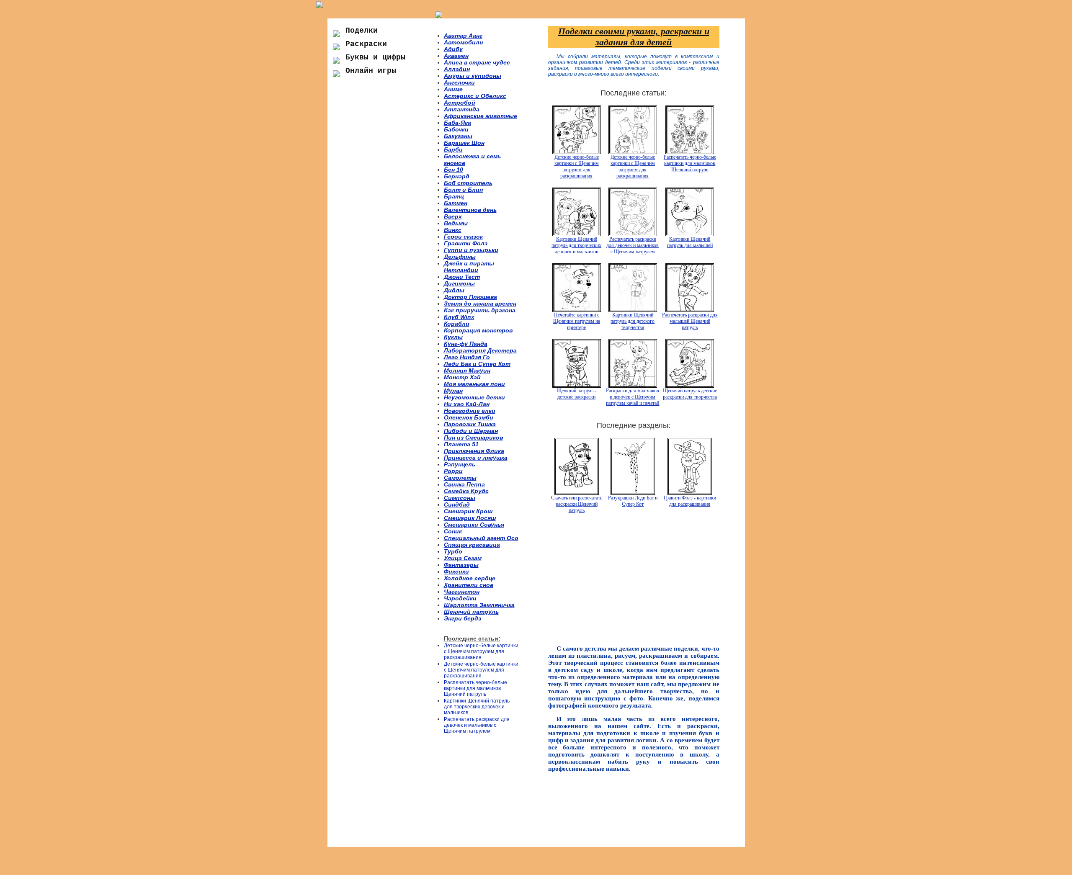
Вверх (453, 216)
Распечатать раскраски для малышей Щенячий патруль (690, 321)
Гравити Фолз (465, 243)
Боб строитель (468, 183)
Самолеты (460, 477)
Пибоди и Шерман (471, 430)
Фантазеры (461, 564)
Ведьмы (456, 223)
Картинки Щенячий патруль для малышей (690, 242)
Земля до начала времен (480, 303)
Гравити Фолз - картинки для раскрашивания (690, 501)
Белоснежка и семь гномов (472, 159)
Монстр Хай (462, 377)
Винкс (452, 229)
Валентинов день (470, 209)
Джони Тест (462, 276)
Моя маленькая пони (474, 384)
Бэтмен (455, 203)
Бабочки (456, 129)
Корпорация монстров (478, 330)
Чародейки (460, 598)
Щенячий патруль (471, 611)
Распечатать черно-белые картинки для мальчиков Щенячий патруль (475, 688)
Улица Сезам (463, 558)
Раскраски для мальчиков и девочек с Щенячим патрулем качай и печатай (632, 397)
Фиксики (456, 571)
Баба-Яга (457, 122)
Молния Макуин (467, 370)
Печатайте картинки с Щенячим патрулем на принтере (576, 321)
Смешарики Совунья (474, 524)
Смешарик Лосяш (470, 518)
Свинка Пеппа (464, 484)
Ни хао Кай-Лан (467, 404)
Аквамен (456, 55)
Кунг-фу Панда (465, 343)
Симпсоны (459, 497)
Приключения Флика (474, 451)
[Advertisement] (385, 225)
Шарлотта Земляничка (479, 605)
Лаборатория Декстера (480, 350)
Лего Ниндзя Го (467, 357)
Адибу (453, 49)
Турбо (453, 551)
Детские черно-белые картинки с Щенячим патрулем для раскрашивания (481, 651)
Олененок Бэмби (468, 417)
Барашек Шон (464, 142)
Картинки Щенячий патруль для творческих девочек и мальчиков (477, 706)
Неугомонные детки (474, 397)
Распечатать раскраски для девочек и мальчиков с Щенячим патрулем (477, 725)
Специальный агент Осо (481, 538)
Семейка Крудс (466, 491)
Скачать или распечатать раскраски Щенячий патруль (576, 504)
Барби (453, 149)
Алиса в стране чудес (477, 62)
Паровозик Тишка (470, 424)
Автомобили (463, 42)
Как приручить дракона (479, 310)
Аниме (453, 89)
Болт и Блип (463, 189)
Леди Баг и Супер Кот (477, 363)
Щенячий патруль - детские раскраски (576, 394)
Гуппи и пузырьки (471, 250)
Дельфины (460, 256)
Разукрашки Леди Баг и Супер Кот (632, 501)
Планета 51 (461, 444)
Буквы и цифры (375, 57)
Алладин (457, 69)
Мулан (453, 390)
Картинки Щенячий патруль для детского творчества (633, 321)
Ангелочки (459, 82)
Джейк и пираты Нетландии (469, 266)
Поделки (361, 30)
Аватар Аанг (463, 35)
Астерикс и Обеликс (475, 96)
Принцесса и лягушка (476, 457)
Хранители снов (468, 585)
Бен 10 (453, 169)
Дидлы (454, 290)
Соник (453, 531)
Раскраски (366, 44)
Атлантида (461, 109)
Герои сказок (463, 236)
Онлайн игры (370, 71)
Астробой (459, 102)
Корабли (456, 323)
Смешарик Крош (468, 511)
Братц (454, 196)
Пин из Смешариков (473, 437)
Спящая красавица (472, 544)
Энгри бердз (462, 618)
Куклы (453, 337)
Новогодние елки (469, 410)
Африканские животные (480, 116)
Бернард (456, 176)
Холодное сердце (469, 578)
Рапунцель (459, 464)
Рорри (453, 471)
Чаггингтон (461, 591)
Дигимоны (459, 283)
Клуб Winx (459, 317)
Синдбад (457, 504)
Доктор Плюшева (470, 296)
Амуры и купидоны (472, 75)
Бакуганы (458, 136)
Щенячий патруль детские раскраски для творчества (690, 394)
